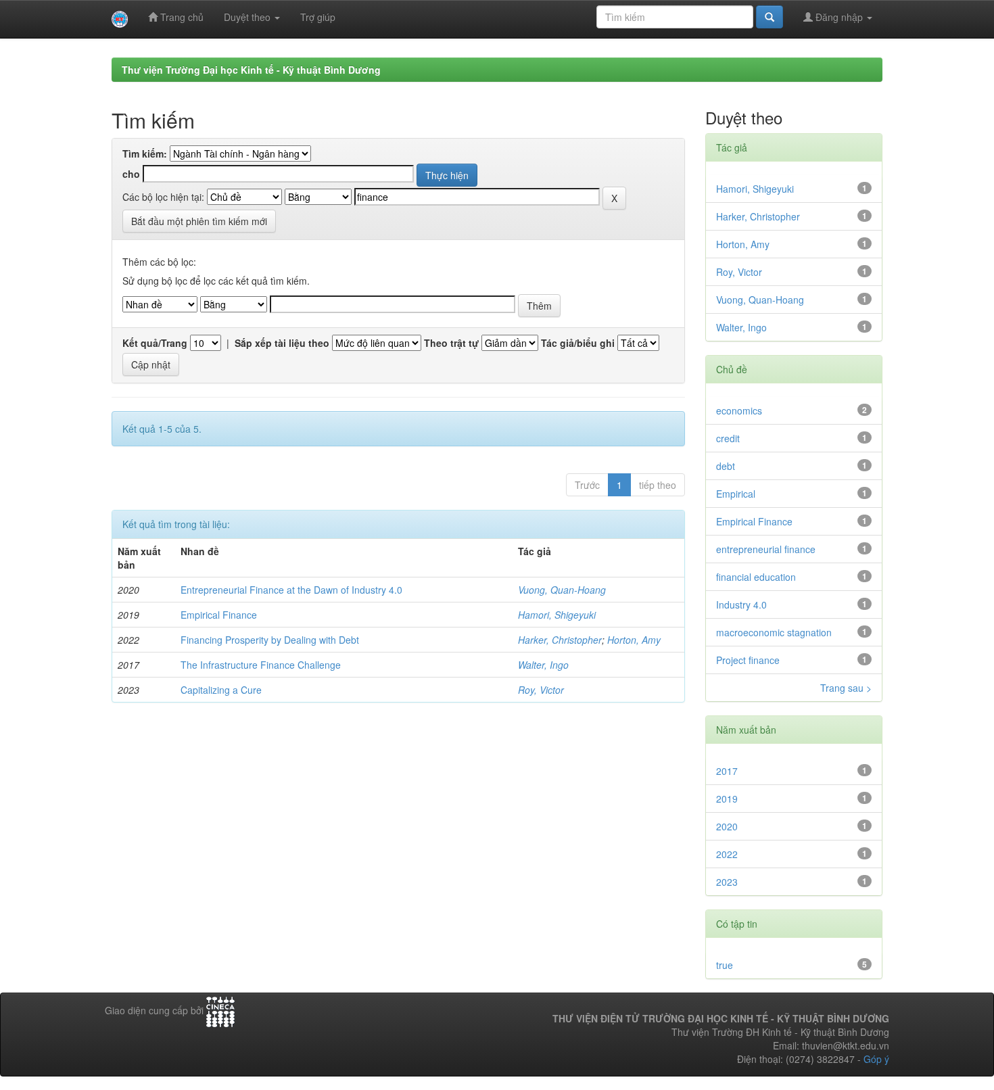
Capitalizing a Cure (221, 689)
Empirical (735, 493)
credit (728, 438)
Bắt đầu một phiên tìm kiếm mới (199, 221)
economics (739, 410)
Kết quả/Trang (154, 343)
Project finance (748, 660)
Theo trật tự (451, 343)
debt (725, 466)
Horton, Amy (634, 639)
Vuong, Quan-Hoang (562, 589)
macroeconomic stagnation (774, 632)
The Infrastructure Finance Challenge (261, 664)
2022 (727, 854)
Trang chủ (181, 17)
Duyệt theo (248, 17)
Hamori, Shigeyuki (557, 614)
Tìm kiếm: (144, 153)
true (724, 965)
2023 (727, 881)
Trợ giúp (317, 17)
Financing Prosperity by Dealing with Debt (270, 639)
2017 (727, 771)
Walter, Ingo (543, 664)
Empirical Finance (219, 614)
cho (131, 174)
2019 (727, 798)
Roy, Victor (541, 689)
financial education (756, 577)
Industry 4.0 (741, 604)
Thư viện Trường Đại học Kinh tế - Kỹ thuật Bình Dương (251, 69)
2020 (727, 826)
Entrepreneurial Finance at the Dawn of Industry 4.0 (291, 589)
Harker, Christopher (560, 639)
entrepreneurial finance (765, 549)
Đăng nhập (839, 17)
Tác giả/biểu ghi (578, 343)
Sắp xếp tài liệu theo (282, 343)
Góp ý (876, 1059)
